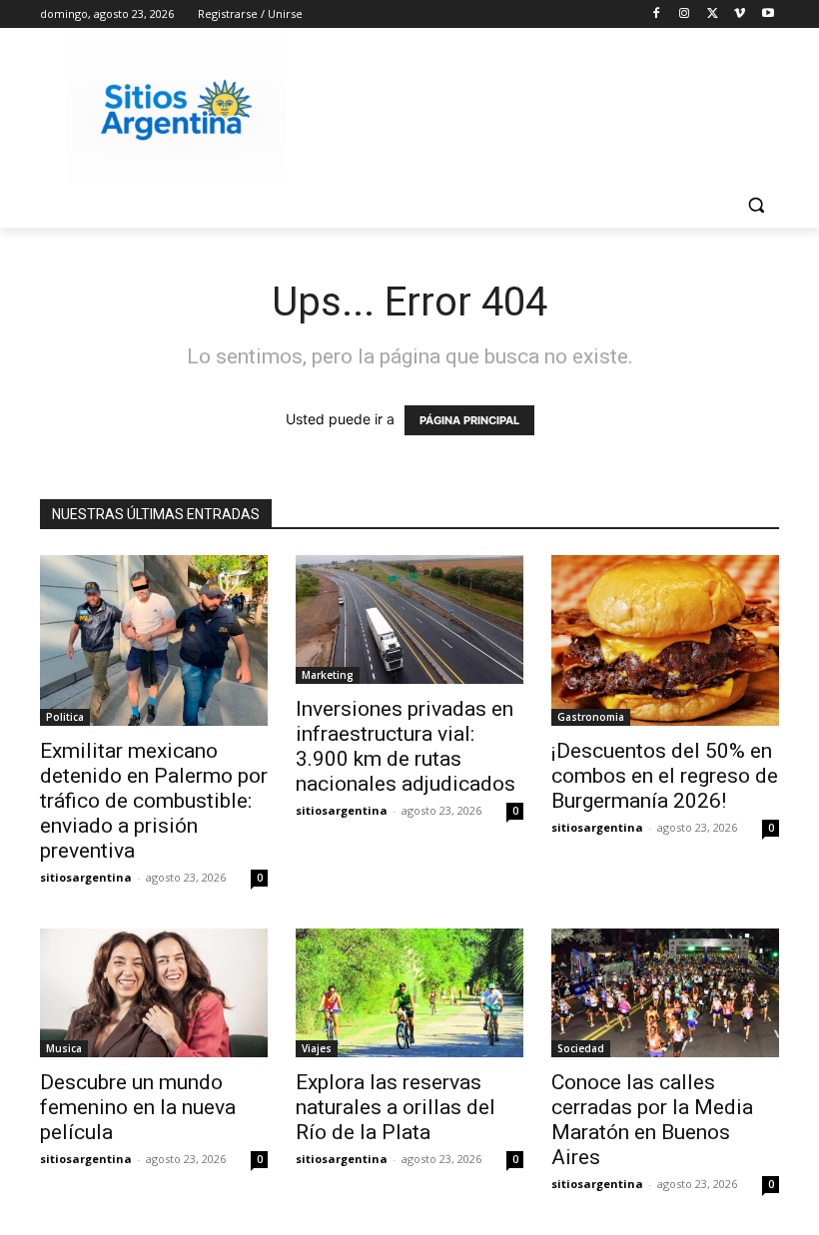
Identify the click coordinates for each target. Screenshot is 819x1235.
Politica (65, 717)
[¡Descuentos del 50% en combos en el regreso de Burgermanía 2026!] (665, 640)
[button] (755, 205)
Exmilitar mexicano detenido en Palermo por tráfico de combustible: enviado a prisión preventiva (154, 801)
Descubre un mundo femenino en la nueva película (138, 1107)
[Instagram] (684, 14)
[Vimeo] (739, 14)
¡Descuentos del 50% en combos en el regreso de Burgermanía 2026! (664, 776)
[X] (712, 14)
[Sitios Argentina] (176, 110)
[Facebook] (656, 14)
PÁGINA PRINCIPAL (469, 420)
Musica (64, 1048)
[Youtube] (767, 14)
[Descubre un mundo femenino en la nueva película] (154, 992)
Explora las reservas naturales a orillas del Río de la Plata (395, 1107)
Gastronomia (590, 717)
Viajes (317, 1048)
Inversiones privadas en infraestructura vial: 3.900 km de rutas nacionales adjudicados (405, 746)
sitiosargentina (86, 877)
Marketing (328, 675)
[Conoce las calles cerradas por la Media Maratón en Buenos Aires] (665, 992)
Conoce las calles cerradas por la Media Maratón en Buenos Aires (652, 1119)
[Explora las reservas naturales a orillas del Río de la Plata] (409, 992)
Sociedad (580, 1048)
